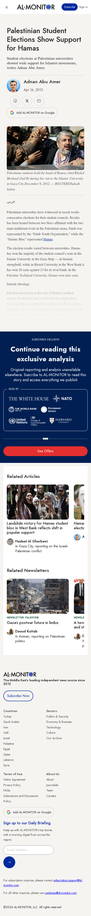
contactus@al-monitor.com (60, 893)
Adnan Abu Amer (42, 81)
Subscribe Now (18, 695)
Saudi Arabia (11, 722)
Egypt (6, 749)
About (50, 779)
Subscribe (69, 7)
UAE (6, 733)
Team (49, 790)
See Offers (45, 451)
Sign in (83, 7)
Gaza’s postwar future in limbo (32, 622)
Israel (6, 738)
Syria (6, 765)
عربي (11, 201)
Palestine (8, 744)
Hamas (48, 239)
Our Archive (54, 738)
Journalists (52, 785)
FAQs (6, 790)
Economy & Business (59, 722)
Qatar (7, 754)
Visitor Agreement (14, 779)
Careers (51, 796)
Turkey (7, 716)
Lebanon (8, 760)
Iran (5, 727)
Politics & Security (57, 716)
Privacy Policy (12, 785)
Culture (50, 733)
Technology (53, 727)
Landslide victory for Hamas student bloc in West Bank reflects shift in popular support (37, 528)
